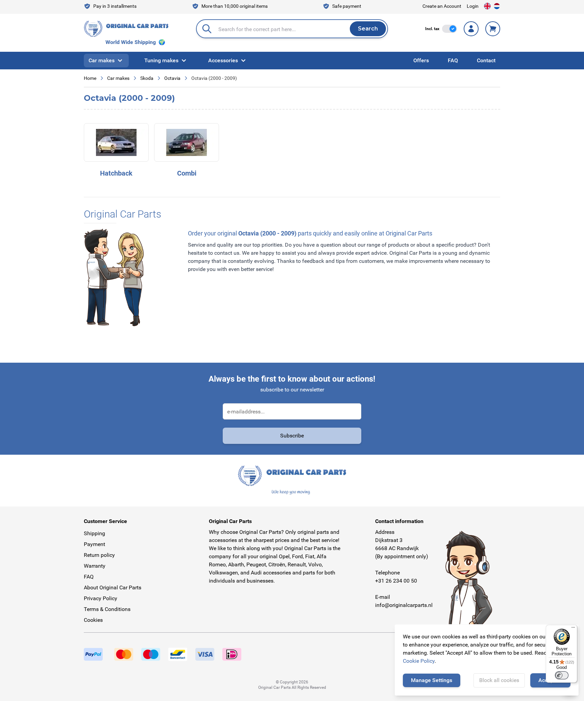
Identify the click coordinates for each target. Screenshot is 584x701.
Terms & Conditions (107, 609)
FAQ (453, 60)
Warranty (94, 566)
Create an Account (441, 6)
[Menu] (573, 629)
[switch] (449, 29)
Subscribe (292, 435)
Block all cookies (499, 680)
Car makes (102, 60)
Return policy (99, 555)
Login (473, 6)
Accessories (223, 60)
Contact (486, 60)
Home (90, 78)
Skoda (146, 78)
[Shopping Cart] (492, 28)
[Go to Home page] (126, 29)
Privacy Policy (100, 598)
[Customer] (471, 28)
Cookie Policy (419, 661)
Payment (94, 544)
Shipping (94, 533)
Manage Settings (431, 680)
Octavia (172, 78)
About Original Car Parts (112, 587)
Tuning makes (161, 60)
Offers (421, 60)
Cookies (93, 620)
